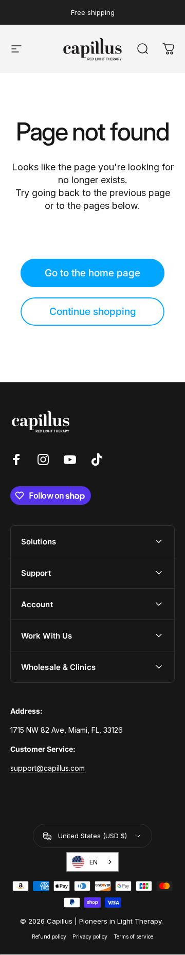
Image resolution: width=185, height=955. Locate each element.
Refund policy (49, 936)
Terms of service (133, 936)
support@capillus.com (47, 768)
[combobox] (92, 862)
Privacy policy (89, 936)
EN (93, 862)
